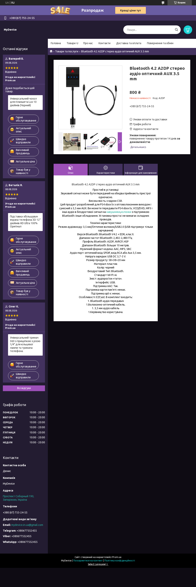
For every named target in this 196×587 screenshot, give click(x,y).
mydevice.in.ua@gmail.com (27, 524)
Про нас (88, 43)
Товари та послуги (66, 51)
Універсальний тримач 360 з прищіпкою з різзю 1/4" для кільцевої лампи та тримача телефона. (25, 344)
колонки (126, 211)
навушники (113, 211)
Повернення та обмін (160, 43)
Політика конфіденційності (120, 560)
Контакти (104, 43)
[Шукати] (176, 29)
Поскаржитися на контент (88, 560)
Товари (71, 43)
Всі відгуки (24, 388)
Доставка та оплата (128, 43)
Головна (56, 43)
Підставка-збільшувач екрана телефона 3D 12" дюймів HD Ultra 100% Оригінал (25, 221)
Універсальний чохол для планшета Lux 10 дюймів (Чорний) (23, 102)
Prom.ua (116, 557)
